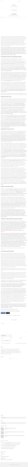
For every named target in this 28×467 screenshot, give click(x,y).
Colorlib (14, 464)
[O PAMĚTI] (14, 26)
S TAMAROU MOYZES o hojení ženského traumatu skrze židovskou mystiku (14, 435)
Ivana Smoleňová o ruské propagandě (21, 343)
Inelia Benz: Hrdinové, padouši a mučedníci (8, 448)
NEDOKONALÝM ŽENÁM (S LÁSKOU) (5, 343)
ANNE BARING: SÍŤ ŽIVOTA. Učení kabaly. (10, 428)
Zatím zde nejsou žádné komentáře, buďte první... (14, 315)
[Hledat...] (26, 1)
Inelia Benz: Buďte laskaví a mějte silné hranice (10, 445)
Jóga (1, 455)
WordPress (17, 464)
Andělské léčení (3, 453)
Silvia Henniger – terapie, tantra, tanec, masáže (6, 459)
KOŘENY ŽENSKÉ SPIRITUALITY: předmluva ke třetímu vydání (12, 442)
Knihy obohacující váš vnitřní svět (5, 456)
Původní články (14, 10)
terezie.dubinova (13, 15)
